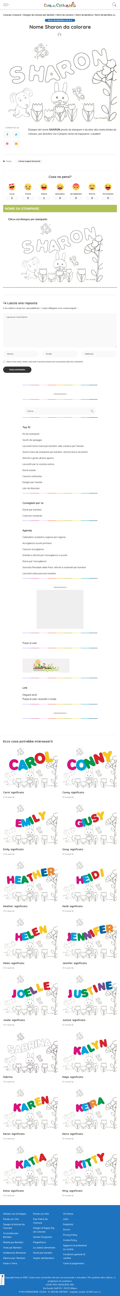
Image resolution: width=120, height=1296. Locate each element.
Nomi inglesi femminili (30, 161)
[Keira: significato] (89, 1109)
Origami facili (29, 695)
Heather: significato (15, 906)
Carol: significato (13, 792)
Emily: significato (13, 849)
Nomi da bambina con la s (60, 20)
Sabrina (7, 1076)
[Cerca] (113, 4)
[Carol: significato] (30, 768)
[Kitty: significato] (89, 1166)
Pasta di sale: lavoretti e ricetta (39, 699)
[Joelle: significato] (30, 995)
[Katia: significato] (30, 1166)
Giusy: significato (72, 849)
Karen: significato (14, 1133)
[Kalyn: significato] (89, 1052)
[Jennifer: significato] (89, 938)
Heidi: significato (72, 906)
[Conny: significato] (89, 768)
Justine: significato (73, 1020)
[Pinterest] (7, 143)
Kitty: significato (72, 1190)
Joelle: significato (14, 1020)
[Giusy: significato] (89, 824)
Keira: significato (72, 1133)
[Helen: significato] (30, 938)
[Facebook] (7, 134)
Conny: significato (73, 792)
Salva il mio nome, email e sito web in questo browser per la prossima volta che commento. (44, 362)
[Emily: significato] (30, 824)
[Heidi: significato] (89, 881)
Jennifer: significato (74, 963)
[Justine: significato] (89, 995)
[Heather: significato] (30, 881)
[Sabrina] (30, 1052)
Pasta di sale (29, 643)
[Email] (16, 143)
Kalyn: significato (72, 1076)
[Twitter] (16, 134)
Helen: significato (13, 963)
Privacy (1, 1280)
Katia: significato (13, 1190)
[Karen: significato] (30, 1109)
